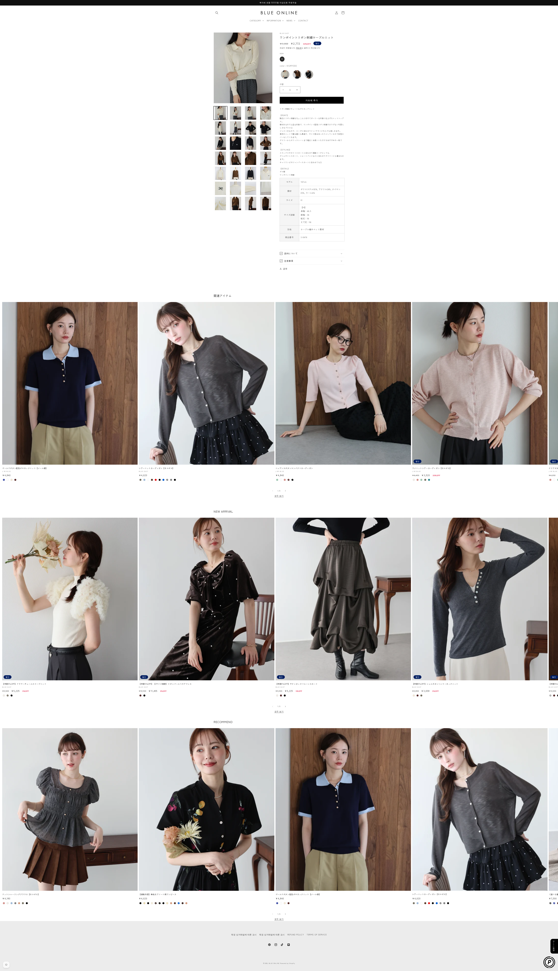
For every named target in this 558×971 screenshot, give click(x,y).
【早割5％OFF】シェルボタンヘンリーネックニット (435, 684)
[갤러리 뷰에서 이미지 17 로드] (250, 158)
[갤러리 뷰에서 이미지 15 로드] (235, 158)
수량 (282, 84)
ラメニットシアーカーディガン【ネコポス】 (432, 468)
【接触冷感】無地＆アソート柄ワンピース (157, 894)
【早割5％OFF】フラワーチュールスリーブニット (24, 684)
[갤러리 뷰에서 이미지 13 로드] (265, 143)
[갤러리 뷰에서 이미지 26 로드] (265, 188)
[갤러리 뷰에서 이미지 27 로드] (220, 203)
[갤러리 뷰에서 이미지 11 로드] (235, 143)
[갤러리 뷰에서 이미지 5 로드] (220, 128)
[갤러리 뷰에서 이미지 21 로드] (250, 173)
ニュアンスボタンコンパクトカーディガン (294, 468)
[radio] (282, 59)
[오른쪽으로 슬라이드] (285, 491)
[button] (217, 13)
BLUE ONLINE (274, 963)
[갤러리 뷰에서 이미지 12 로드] (250, 143)
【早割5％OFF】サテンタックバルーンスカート (297, 684)
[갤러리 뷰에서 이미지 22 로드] (265, 173)
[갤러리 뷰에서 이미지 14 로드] (220, 158)
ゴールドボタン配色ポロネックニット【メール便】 (25, 468)
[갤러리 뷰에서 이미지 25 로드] (250, 188)
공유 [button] (285, 268)
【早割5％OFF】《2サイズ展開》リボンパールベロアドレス (165, 684)
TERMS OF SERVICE (317, 934)
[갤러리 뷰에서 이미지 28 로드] (235, 203)
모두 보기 (279, 495)
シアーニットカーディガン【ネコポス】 (156, 468)
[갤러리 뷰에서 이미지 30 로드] (265, 203)
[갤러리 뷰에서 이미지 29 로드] (250, 203)
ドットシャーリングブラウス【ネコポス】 (21, 894)
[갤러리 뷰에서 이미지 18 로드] (265, 158)
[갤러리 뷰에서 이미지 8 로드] (265, 128)
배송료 (299, 48)
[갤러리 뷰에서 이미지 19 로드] (220, 173)
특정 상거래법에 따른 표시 (243, 934)
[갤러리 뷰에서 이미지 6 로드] (235, 128)
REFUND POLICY (295, 934)
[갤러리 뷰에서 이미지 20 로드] (235, 173)
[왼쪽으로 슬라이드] (272, 491)
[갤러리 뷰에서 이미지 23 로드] (220, 188)
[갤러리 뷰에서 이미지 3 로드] (250, 113)
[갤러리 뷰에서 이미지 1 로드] (220, 113)
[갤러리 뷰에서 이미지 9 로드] (220, 143)
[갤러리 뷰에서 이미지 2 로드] (235, 113)
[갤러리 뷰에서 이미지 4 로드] (265, 113)
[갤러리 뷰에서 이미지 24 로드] (235, 188)
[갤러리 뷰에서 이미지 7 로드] (250, 128)
